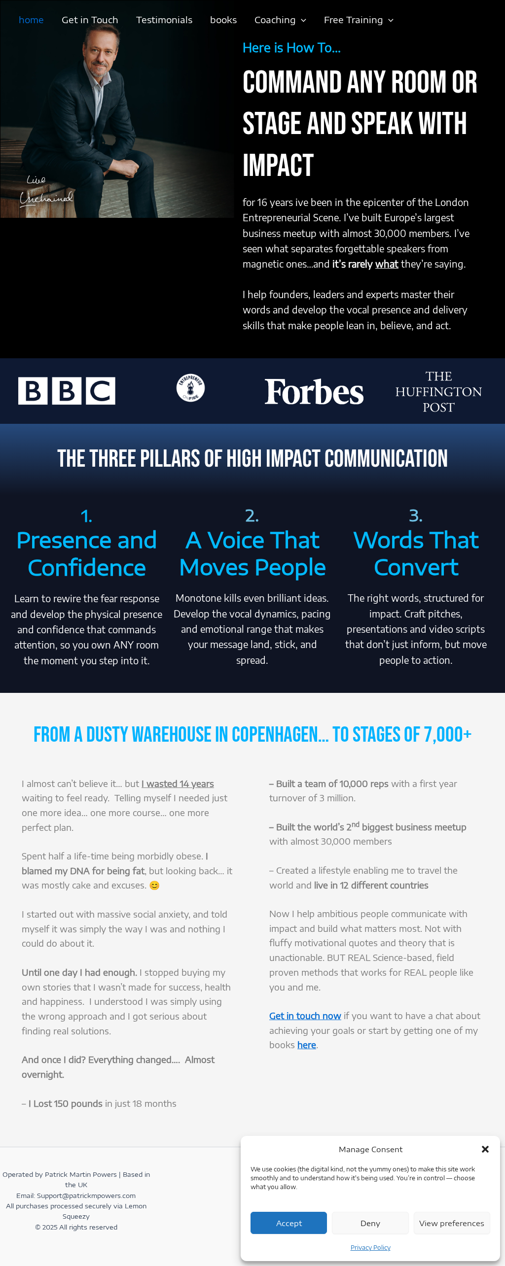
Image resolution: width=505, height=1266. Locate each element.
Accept (289, 1223)
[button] (485, 1149)
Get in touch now (305, 1015)
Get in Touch (90, 19)
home (31, 19)
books (223, 19)
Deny (370, 1223)
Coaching (275, 19)
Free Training (353, 19)
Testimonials (164, 19)
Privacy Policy (371, 1247)
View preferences (451, 1223)
